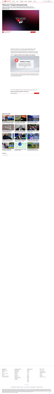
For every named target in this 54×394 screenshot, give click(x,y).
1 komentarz (37, 93)
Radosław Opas (8, 31)
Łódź (27, 373)
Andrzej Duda (16, 373)
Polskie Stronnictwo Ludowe (43, 372)
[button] (46, 1)
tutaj (16, 392)
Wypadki (3, 374)
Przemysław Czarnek (17, 371)
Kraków (28, 372)
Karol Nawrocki (16, 379)
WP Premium (21, 1)
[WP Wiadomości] (8, 1)
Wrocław (28, 371)
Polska (13, 1)
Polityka (34, 1)
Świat (17, 1)
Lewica (40, 374)
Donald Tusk (16, 374)
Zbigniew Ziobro (16, 372)
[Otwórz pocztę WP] (43, 1)
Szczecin (28, 374)
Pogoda (26, 1)
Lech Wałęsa (16, 378)
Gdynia (28, 378)
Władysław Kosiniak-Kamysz (18, 377)
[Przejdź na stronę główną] (3, 1)
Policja (2, 372)
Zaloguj (48, 1)
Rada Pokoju (3, 371)
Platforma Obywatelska (42, 371)
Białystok (28, 377)
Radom (28, 379)
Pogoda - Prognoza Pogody (5, 373)
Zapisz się (12, 91)
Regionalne (30, 1)
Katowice (28, 380)
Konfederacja (41, 373)
